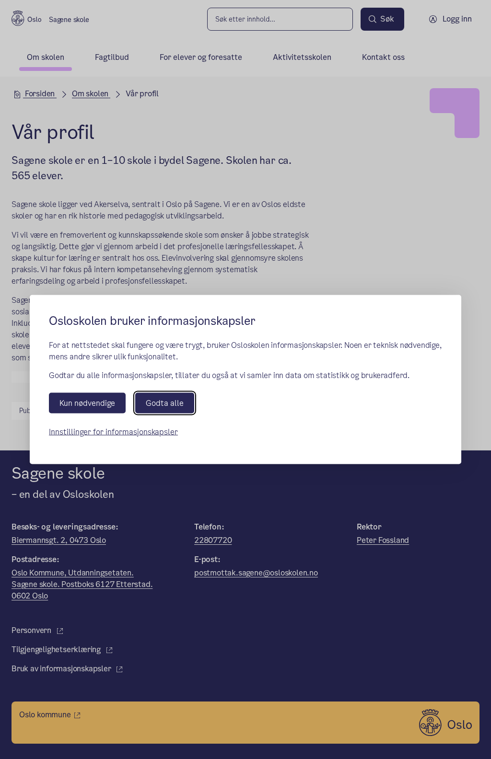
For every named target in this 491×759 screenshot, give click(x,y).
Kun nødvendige (87, 402)
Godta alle (165, 402)
